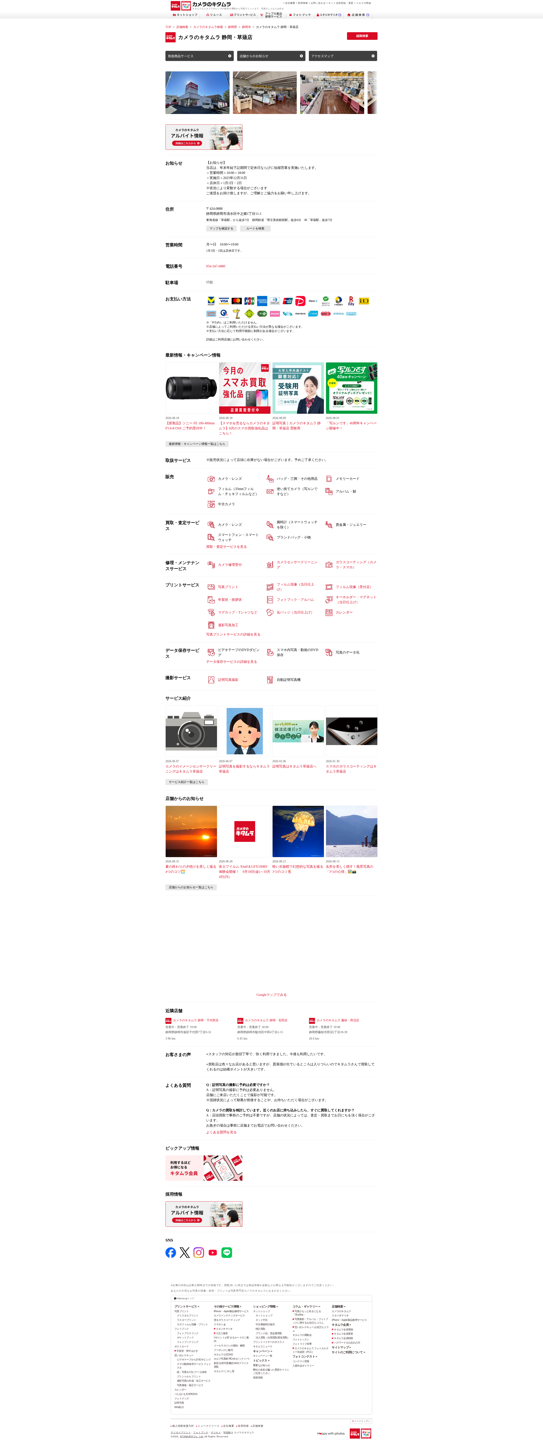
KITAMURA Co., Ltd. (192, 1436)
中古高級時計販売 (265, 1324)
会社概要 (290, 2)
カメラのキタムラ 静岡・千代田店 (195, 1020)
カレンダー (180, 1389)
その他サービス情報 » (227, 1306)
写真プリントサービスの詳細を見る (233, 634)
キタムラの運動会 (302, 1335)
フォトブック (181, 1328)
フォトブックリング (188, 1342)
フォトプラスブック (188, 1333)
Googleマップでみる (271, 994)
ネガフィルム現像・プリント (192, 1324)
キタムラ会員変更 (343, 1333)
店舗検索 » (338, 1306)
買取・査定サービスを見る (226, 546)
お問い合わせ (318, 2)
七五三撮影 (222, 1333)
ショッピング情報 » (265, 1306)
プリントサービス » (186, 1306)
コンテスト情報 (300, 1361)
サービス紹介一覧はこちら (186, 782)
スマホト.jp (220, 1324)
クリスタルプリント (188, 1315)
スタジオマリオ (224, 1328)
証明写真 (179, 1402)
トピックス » (261, 1360)
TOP (168, 27)
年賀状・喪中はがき (187, 1350)
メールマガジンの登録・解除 (229, 1345)
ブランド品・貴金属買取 (269, 1333)
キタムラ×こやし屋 (224, 1371)
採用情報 (303, 2)
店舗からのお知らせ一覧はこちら (191, 887)
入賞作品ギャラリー (303, 1365)
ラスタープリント (186, 1319)
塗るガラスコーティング (227, 1319)
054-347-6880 (215, 266)
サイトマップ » (341, 1347)
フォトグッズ (181, 1398)
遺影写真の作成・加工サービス (193, 1380)
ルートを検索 (255, 228)
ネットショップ (261, 1311)
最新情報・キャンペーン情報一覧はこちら (197, 444)
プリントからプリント (189, 1376)
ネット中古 (261, 1319)
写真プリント (181, 1311)
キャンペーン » (262, 1351)
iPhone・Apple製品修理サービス (231, 1311)
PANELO (179, 1407)
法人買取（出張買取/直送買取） (273, 1337)
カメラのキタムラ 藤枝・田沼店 (338, 1020)
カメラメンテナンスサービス (229, 1315)
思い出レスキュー (183, 1355)
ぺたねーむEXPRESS (185, 1394)
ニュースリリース (208, 1425)
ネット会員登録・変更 (340, 2)
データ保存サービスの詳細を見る (231, 661)
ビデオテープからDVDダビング (194, 1359)
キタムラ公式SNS (223, 1354)
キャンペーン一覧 (262, 1355)
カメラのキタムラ (341, 1311)
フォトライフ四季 (302, 1343)
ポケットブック (185, 1337)
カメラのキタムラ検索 (208, 27)
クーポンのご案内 (223, 1350)
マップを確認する (221, 228)
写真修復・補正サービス (190, 1385)
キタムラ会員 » (341, 1324)
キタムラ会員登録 (343, 1329)
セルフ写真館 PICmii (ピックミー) (231, 1358)
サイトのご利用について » (348, 1352)
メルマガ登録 (363, 2)
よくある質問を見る (221, 1132)
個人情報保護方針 (183, 1425)
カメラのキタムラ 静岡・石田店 (266, 1020)
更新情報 (258, 1377)
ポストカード (181, 1346)
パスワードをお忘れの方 (347, 1342)
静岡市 (246, 27)
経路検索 (362, 35)
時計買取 (260, 1328)
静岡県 (232, 27)
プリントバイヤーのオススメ (268, 1342)
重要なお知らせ (261, 1365)
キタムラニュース (262, 1346)
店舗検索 (182, 27)
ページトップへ (362, 1421)
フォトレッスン (300, 1339)
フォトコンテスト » (304, 1356)
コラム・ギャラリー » (306, 1306)
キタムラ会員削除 (343, 1338)
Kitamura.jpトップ (185, 1298)
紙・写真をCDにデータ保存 (192, 1372)
